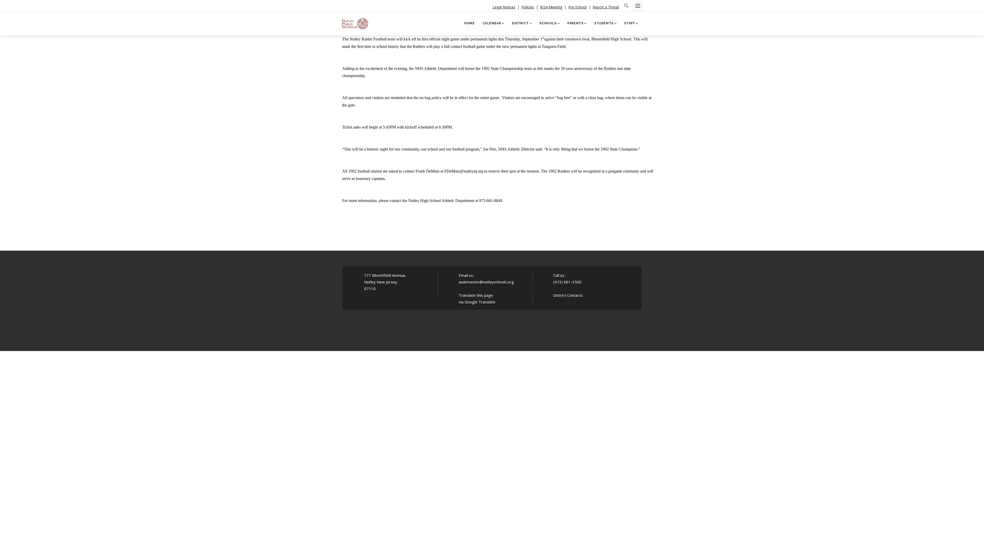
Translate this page (476, 295)
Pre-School (577, 7)
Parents (575, 23)
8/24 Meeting (551, 7)
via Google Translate (477, 301)
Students (603, 23)
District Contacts (568, 295)
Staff (629, 23)
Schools (547, 23)
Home (469, 23)
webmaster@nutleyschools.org (486, 281)
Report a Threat (606, 7)
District (520, 23)
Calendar (492, 23)
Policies (527, 7)
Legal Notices (504, 7)
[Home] (355, 22)
